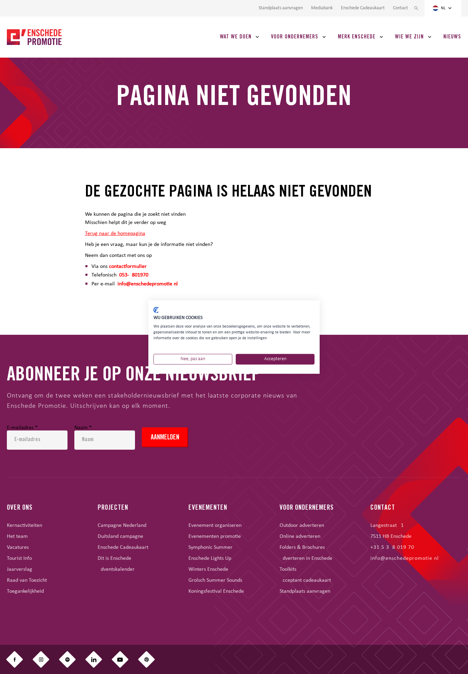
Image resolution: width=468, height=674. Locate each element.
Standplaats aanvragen (281, 8)
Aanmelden (165, 438)
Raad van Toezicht (27, 580)
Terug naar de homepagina (115, 233)
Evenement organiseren (215, 525)
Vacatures (18, 547)
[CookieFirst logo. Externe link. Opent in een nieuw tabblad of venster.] (156, 310)
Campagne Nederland (122, 525)
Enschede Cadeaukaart (363, 8)
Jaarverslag (19, 569)
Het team (17, 536)
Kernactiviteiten (24, 525)
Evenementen (207, 508)
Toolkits (288, 569)
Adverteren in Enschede (306, 558)
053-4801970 (133, 275)
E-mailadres (22, 427)
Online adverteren (300, 536)
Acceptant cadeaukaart (305, 580)
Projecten (113, 508)
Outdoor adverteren (302, 525)
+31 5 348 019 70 (392, 547)
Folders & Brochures (302, 547)
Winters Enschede (208, 569)
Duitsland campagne (120, 536)
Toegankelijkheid (25, 591)
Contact (400, 8)
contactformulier (128, 266)
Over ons (20, 508)
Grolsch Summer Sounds (215, 580)
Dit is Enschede (114, 558)
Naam (83, 427)
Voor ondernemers (294, 37)
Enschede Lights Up (209, 558)
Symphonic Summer (210, 547)
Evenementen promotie (214, 536)
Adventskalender (116, 569)
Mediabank (322, 8)
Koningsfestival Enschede (216, 591)
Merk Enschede (356, 37)
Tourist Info (19, 558)
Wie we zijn (409, 37)
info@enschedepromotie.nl (148, 284)
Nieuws (452, 37)
